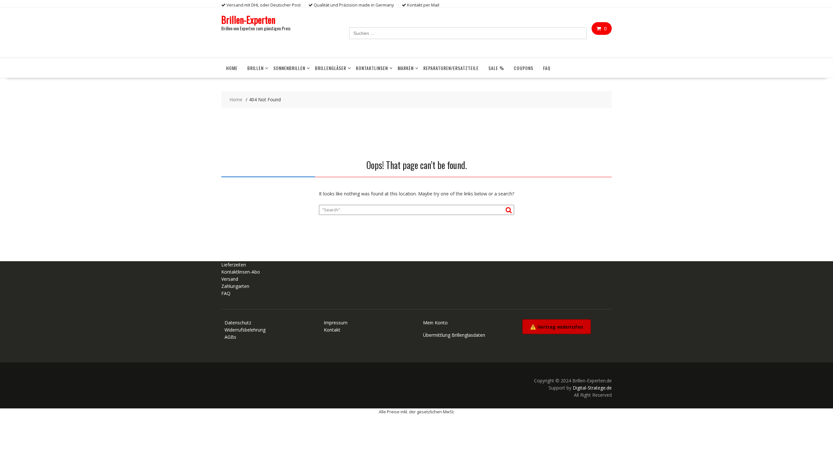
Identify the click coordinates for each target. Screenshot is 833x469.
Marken (406, 67)
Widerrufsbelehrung (245, 330)
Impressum (336, 323)
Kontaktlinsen (372, 67)
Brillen (255, 67)
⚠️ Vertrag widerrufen (556, 326)
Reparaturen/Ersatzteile (451, 67)
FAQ (547, 67)
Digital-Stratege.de (592, 388)
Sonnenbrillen (289, 67)
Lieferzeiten (233, 265)
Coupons (523, 67)
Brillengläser (330, 67)
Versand (229, 279)
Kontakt (332, 330)
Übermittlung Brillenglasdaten (454, 335)
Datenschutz (238, 323)
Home (232, 67)
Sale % (496, 67)
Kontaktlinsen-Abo (240, 272)
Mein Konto (435, 323)
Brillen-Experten (248, 19)
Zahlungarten (235, 286)
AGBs (230, 337)
